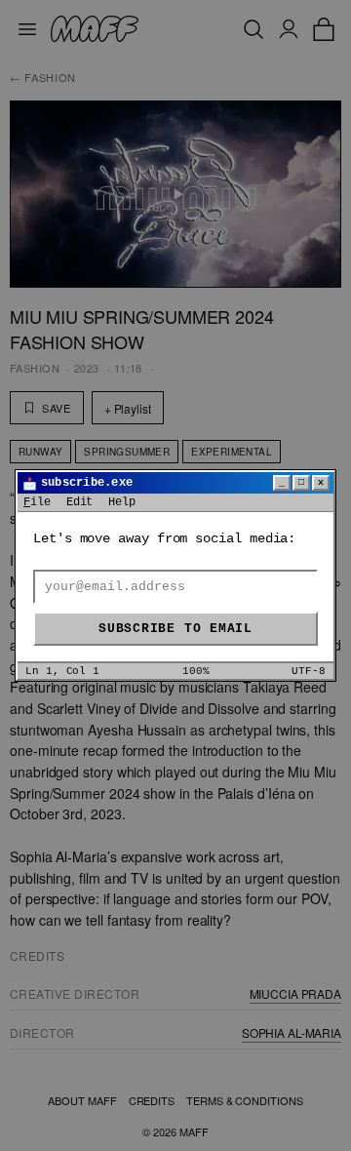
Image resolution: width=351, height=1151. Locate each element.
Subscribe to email (175, 628)
